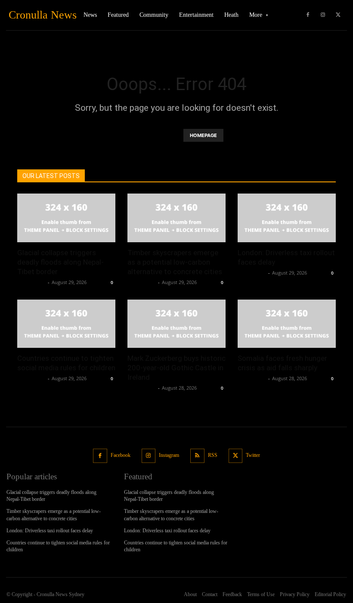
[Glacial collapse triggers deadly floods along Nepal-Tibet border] (66, 218)
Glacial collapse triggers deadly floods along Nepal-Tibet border (60, 262)
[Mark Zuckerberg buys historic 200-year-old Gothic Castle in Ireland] (176, 324)
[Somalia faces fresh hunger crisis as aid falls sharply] (287, 324)
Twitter (253, 455)
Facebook (120, 455)
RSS (212, 455)
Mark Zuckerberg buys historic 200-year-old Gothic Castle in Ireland (176, 367)
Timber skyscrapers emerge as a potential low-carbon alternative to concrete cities (174, 262)
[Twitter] (337, 15)
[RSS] (197, 456)
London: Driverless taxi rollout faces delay (49, 531)
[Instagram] (322, 15)
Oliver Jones (31, 282)
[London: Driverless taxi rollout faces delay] (287, 218)
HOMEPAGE (203, 135)
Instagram (169, 455)
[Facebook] (307, 15)
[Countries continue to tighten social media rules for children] (66, 324)
